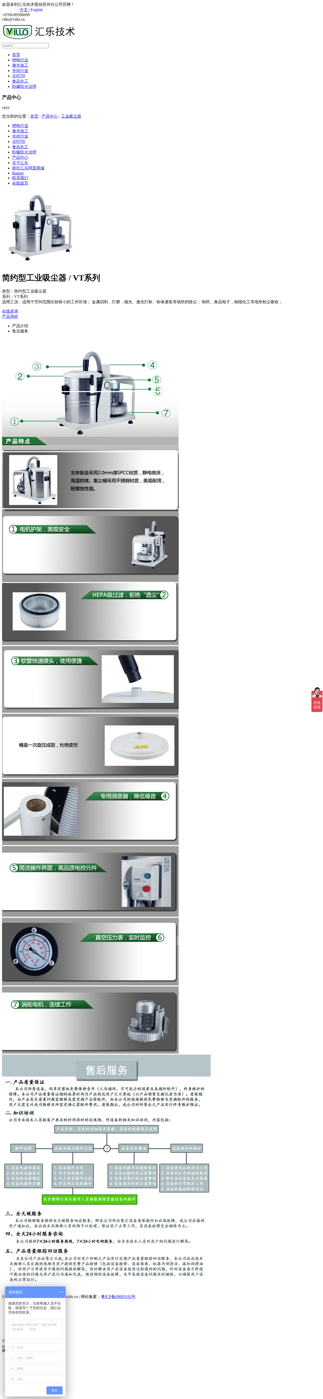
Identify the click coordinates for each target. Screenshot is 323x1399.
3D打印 (18, 76)
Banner (18, 173)
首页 (16, 55)
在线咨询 (10, 311)
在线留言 (20, 183)
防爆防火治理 (24, 86)
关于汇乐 (20, 163)
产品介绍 (20, 326)
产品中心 (50, 116)
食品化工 (20, 81)
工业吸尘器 (71, 116)
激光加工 (20, 65)
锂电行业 (20, 60)
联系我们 (20, 178)
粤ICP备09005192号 (118, 1296)
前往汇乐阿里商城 (28, 168)
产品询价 (10, 316)
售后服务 (20, 331)
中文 (24, 10)
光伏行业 (20, 70)
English (36, 10)
